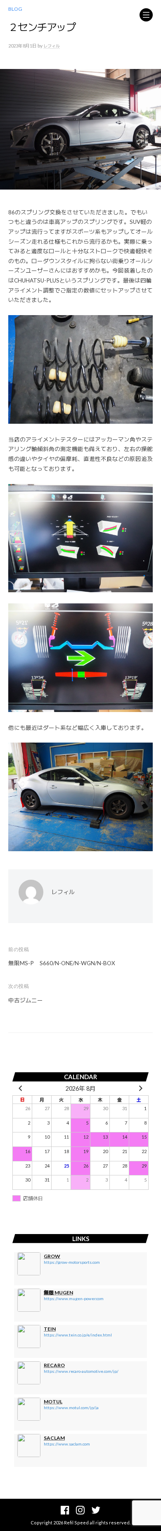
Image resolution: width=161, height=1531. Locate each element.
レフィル (51, 45)
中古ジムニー (25, 1000)
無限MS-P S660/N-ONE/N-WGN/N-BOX (61, 963)
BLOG (15, 9)
